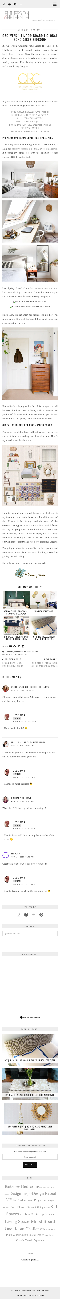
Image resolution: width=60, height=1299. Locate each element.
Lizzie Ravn (19, 715)
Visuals (20, 1240)
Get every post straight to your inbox (30, 1151)
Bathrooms (12, 1186)
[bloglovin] (34, 914)
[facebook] (26, 914)
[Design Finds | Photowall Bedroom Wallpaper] (16, 600)
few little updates (20, 318)
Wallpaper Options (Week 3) (30, 118)
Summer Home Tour (43, 611)
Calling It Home (15, 53)
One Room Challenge (32, 651)
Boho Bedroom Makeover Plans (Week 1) (30, 111)
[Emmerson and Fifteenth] (30, 12)
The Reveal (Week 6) (30, 128)
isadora (15, 853)
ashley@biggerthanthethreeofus (30, 686)
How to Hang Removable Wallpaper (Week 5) (30, 124)
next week (32, 552)
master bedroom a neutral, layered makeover (34, 148)
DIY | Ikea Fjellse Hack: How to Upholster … (44, 638)
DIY (9, 1199)
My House (37, 30)
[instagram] (18, 914)
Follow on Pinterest (31, 1017)
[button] (56, 4)
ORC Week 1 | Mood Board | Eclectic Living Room (16, 638)
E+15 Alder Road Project (27, 1200)
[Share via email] (10, 646)
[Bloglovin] (21, 4)
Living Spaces (17, 1221)
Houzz (30, 1253)
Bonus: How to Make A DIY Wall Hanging (30, 131)
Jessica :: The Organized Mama (28, 742)
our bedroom (48, 512)
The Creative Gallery (19, 654)
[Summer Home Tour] (43, 600)
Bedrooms (9, 651)
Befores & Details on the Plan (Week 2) (30, 115)
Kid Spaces (18, 651)
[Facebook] (15, 4)
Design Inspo (20, 1193)
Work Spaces (34, 1239)
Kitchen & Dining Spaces (36, 1214)
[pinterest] (41, 914)
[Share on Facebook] (15, 646)
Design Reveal (44, 1193)
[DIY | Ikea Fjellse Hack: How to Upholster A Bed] (43, 625)
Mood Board (43, 1221)
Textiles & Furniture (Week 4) (30, 121)
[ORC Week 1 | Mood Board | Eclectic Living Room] (16, 625)
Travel (51, 1234)
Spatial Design (36, 1235)
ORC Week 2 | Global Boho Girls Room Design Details (45, 663)
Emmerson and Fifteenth (34, 1290)
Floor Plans (17, 1207)
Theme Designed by (30, 1295)
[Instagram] (4, 4)
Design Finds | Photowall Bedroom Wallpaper (16, 612)
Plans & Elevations (17, 1235)
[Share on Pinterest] (23, 646)
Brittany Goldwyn (21, 798)
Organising (49, 1229)
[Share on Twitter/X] (19, 646)
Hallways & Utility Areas (37, 1207)
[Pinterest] (9, 4)
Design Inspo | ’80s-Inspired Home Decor (12, 663)
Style (46, 1235)
